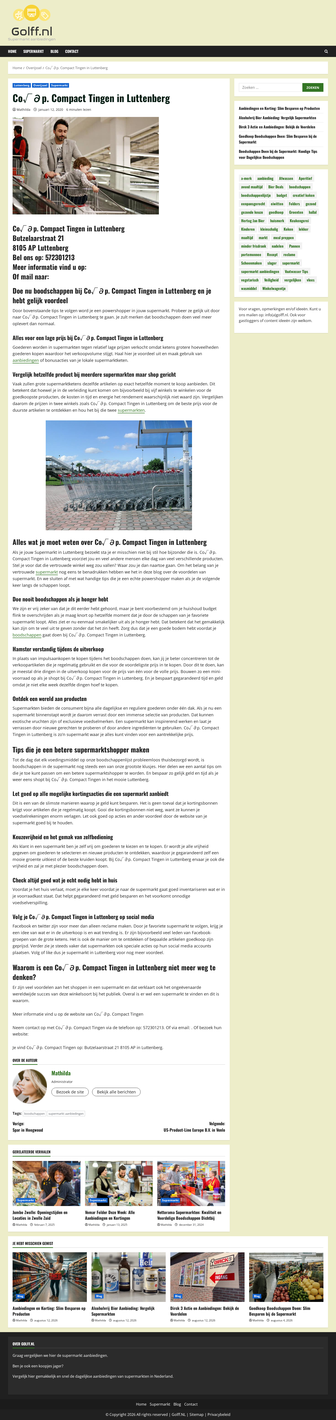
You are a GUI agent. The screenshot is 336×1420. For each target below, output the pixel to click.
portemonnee (251, 254)
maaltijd (247, 237)
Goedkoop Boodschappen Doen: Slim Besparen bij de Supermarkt (279, 1311)
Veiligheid (271, 280)
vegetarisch (250, 280)
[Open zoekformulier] (326, 51)
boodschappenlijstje (256, 195)
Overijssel (40, 85)
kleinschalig (269, 229)
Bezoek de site (70, 1092)
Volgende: (194, 1126)
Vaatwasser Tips (296, 271)
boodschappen (27, 635)
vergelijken (292, 280)
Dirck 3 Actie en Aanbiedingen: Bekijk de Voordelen (277, 127)
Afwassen (286, 178)
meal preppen (283, 237)
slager (272, 263)
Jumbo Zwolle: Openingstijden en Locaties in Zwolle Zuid (40, 1215)
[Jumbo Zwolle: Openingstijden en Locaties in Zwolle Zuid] (46, 1183)
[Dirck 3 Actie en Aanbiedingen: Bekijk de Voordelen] (207, 1277)
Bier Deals (275, 186)
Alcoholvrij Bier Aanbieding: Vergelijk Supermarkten (277, 117)
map (200, 1414)
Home (12, 51)
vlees (311, 280)
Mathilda (23, 109)
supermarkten (131, 410)
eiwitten (277, 203)
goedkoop (276, 212)
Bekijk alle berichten (116, 1092)
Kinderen (248, 229)
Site (192, 1414)
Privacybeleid (219, 1414)
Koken (288, 229)
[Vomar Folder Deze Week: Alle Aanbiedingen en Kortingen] (119, 1183)
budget (282, 195)
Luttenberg (21, 85)
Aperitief (305, 178)
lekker (303, 229)
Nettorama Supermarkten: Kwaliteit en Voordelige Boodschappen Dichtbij (189, 1215)
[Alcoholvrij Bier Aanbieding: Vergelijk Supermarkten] (128, 1277)
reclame (289, 254)
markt (263, 237)
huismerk (277, 220)
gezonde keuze (252, 212)
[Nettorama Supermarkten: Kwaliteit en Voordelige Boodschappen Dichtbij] (191, 1183)
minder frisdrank (253, 246)
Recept (272, 254)
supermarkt (47, 572)
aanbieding (265, 178)
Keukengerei (299, 220)
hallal (313, 212)
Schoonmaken (251, 263)
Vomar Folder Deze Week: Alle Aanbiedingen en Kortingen (110, 1215)
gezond (311, 203)
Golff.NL (179, 1414)
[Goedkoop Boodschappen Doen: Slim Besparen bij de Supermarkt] (286, 1277)
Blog (54, 51)
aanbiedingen (26, 360)
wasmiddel (249, 288)
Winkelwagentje (274, 288)
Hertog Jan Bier (252, 220)
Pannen (294, 246)
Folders (294, 203)
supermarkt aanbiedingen (66, 1114)
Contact (71, 51)
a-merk (246, 178)
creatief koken (304, 195)
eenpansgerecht (253, 203)
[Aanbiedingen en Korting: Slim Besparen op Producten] (50, 1277)
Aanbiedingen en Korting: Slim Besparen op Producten (279, 108)
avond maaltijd (252, 186)
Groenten (296, 212)
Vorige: (28, 1126)
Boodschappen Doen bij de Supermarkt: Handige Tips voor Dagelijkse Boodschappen (278, 154)
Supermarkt (33, 51)
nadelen (277, 246)
